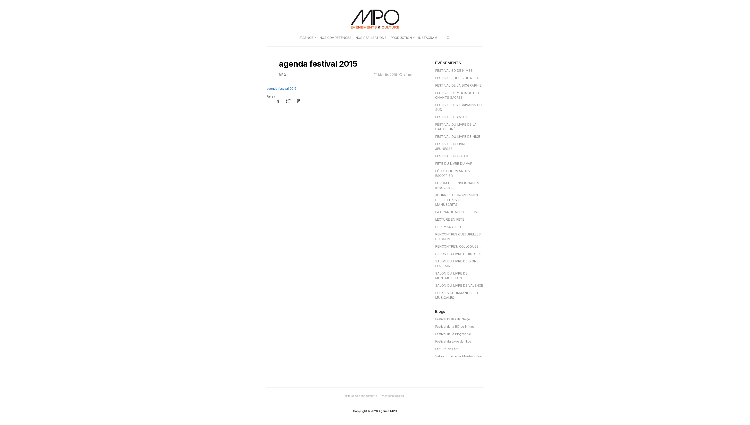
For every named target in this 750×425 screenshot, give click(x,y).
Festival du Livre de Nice (453, 341)
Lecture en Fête (446, 349)
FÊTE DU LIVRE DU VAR (453, 164)
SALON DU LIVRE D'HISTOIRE (458, 254)
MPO (282, 75)
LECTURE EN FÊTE (449, 219)
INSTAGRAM (427, 38)
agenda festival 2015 (281, 88)
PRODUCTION (401, 38)
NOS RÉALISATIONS (371, 38)
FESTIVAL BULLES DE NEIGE (457, 78)
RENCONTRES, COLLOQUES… (458, 246)
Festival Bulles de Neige (452, 319)
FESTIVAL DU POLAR (451, 156)
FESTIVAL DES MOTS (451, 117)
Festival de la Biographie (453, 334)
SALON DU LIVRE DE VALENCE (459, 285)
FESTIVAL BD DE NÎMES (454, 70)
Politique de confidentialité (360, 396)
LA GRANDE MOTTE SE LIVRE (458, 212)
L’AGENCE (305, 38)
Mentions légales (393, 396)
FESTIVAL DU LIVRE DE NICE (457, 137)
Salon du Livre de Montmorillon (458, 356)
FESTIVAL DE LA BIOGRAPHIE (458, 85)
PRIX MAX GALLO (448, 227)
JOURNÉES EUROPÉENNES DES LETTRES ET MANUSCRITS (456, 200)
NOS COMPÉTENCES (335, 38)
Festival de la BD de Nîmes (454, 326)
